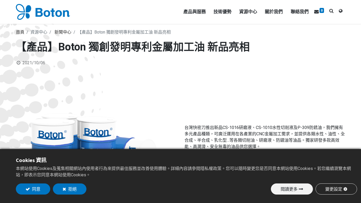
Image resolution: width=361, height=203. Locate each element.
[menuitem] (299, 12)
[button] (331, 11)
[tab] (340, 12)
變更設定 (333, 189)
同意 (35, 189)
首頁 (20, 32)
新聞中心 (62, 32)
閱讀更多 (289, 189)
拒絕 (72, 189)
